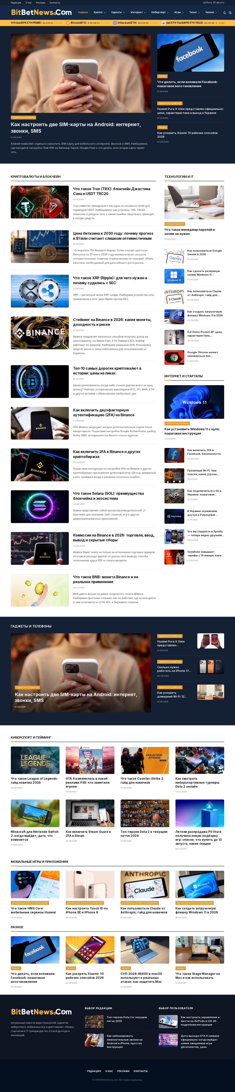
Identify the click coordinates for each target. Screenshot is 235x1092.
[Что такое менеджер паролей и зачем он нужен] (194, 202)
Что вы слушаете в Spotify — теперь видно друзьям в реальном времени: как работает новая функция (205, 533)
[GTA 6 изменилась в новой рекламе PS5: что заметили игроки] (90, 760)
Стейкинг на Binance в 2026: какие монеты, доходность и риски (112, 322)
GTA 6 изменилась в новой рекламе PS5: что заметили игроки (88, 782)
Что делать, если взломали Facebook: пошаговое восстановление (187, 84)
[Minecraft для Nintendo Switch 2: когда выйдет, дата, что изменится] (35, 813)
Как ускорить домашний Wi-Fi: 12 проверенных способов (173, 695)
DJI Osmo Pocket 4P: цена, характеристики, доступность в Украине (205, 334)
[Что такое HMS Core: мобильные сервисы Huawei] (35, 884)
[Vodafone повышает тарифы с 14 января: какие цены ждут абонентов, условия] (174, 557)
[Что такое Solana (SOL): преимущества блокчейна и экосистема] (40, 506)
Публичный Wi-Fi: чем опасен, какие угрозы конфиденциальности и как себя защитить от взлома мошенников (203, 472)
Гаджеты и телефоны (23, 117)
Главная (83, 12)
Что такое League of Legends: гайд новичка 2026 (34, 780)
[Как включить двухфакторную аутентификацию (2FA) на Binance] (40, 423)
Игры (177, 12)
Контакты (55, 2)
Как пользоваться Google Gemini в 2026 (204, 252)
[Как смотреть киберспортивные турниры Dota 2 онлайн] (199, 760)
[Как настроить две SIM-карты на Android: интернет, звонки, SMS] (81, 73)
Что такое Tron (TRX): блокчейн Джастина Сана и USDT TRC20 (111, 191)
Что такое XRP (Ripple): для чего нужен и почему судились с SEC (110, 280)
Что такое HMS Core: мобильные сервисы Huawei (33, 910)
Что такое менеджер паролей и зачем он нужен (189, 232)
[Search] (230, 12)
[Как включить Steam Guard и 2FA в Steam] (90, 813)
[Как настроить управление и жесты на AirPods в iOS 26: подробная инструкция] (168, 1021)
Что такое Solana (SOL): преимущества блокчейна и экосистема (108, 496)
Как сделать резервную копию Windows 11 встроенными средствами (205, 273)
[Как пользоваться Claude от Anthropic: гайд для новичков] (174, 296)
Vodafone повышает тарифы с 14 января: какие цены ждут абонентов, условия (205, 553)
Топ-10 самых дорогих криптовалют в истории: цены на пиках (107, 371)
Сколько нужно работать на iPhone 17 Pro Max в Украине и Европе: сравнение (173, 669)
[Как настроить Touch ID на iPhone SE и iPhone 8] (90, 884)
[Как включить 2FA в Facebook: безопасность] (174, 455)
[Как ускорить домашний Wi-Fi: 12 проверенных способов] (210, 692)
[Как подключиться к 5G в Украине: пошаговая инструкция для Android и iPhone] (174, 496)
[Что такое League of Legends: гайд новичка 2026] (35, 760)
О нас (28, 2)
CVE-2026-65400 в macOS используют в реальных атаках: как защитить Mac (141, 977)
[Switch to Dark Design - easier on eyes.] (225, 12)
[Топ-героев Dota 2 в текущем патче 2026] (145, 813)
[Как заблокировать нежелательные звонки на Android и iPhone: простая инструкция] (94, 1040)
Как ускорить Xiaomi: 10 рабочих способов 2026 (187, 135)
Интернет (137, 12)
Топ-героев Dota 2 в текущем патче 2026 (144, 833)
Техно (193, 12)
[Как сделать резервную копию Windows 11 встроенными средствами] (174, 276)
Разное (210, 12)
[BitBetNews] (42, 13)
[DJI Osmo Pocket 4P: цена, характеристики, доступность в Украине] (174, 337)
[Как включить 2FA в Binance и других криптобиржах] (40, 464)
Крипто (98, 12)
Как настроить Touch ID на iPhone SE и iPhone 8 (87, 910)
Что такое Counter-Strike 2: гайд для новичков (142, 780)
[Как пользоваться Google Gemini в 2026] (174, 255)
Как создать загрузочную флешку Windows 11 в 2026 (205, 313)
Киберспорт (158, 12)
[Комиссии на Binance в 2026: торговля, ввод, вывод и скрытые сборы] (40, 548)
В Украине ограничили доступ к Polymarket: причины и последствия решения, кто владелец (203, 513)
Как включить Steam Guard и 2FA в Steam (88, 833)
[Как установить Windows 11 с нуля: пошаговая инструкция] (194, 402)
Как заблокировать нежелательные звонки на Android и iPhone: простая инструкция (124, 1041)
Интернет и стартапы (177, 423)
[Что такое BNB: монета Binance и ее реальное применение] (40, 590)
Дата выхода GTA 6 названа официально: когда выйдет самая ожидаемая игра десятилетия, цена (200, 1041)
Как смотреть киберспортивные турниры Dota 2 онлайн (197, 782)
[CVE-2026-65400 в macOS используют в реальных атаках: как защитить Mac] (145, 950)
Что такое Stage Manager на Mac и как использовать (197, 975)
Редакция (16, 2)
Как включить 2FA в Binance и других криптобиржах (106, 454)
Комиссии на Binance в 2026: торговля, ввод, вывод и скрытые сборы (113, 537)
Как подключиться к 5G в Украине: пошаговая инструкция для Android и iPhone (204, 492)
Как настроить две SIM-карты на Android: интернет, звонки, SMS (76, 127)
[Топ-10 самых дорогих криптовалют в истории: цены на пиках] (40, 381)
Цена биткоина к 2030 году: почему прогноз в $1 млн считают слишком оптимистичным (113, 236)
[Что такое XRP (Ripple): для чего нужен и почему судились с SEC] (40, 291)
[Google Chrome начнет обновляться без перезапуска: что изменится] (174, 357)
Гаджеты (116, 12)
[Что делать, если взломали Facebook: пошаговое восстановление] (190, 53)
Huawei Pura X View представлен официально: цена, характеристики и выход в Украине (190, 111)
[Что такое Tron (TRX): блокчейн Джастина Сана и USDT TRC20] (40, 202)
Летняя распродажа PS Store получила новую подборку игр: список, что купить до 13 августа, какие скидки (198, 837)
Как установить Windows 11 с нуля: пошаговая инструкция (192, 431)
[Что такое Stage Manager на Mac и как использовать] (199, 950)
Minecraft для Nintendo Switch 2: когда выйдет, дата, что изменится (35, 835)
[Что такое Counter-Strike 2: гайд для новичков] (145, 760)
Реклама (40, 2)
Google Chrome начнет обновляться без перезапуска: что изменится (202, 354)
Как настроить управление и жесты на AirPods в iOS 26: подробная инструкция (200, 1021)
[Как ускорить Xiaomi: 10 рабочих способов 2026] (90, 950)
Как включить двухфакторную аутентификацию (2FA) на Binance (104, 412)
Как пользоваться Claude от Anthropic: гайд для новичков (204, 293)
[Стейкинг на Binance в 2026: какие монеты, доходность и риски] (40, 332)
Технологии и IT (175, 224)
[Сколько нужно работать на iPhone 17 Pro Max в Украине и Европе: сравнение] (210, 666)
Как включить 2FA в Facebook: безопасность (204, 451)
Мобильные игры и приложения (30, 903)
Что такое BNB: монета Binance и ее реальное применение (105, 579)
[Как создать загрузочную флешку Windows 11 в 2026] (174, 316)
